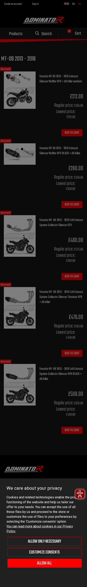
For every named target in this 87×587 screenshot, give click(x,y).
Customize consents (44, 552)
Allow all (44, 563)
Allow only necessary (44, 541)
